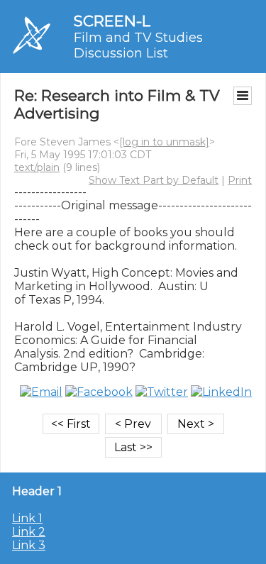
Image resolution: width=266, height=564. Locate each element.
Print (240, 180)
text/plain (37, 167)
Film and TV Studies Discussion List (138, 45)
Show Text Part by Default (153, 180)
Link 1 (27, 518)
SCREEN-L (112, 21)
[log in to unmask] (164, 142)
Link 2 (28, 531)
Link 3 (28, 545)
